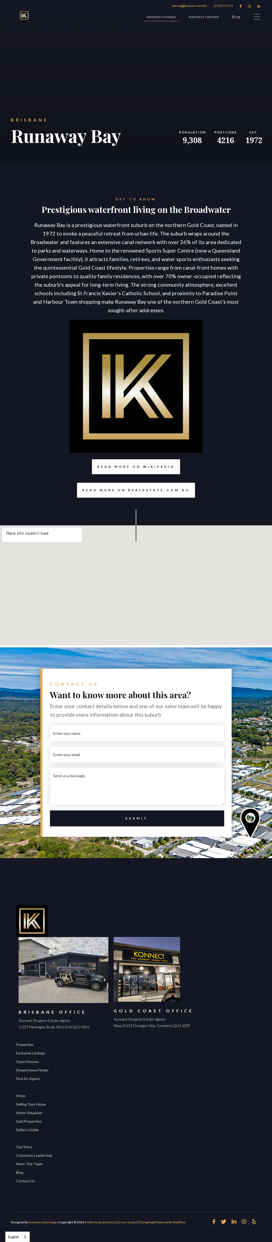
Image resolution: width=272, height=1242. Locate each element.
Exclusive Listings (30, 1053)
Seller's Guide (27, 1129)
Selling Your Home (31, 1104)
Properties (25, 1044)
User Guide (128, 1222)
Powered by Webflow (170, 1222)
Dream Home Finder (32, 1070)
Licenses (111, 1222)
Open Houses (27, 1061)
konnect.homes (161, 16)
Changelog (145, 1222)
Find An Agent (28, 1078)
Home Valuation (29, 1112)
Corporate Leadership (34, 1155)
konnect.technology (43, 1222)
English (13, 1237)
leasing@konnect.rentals (189, 6)
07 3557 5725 (223, 6)
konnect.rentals (204, 16)
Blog (236, 16)
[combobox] (17, 1237)
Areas (21, 1095)
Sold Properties (29, 1121)
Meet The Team (29, 1164)
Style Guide (94, 1222)
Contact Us (25, 1181)
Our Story (24, 1146)
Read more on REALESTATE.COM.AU (136, 490)
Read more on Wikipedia (136, 467)
